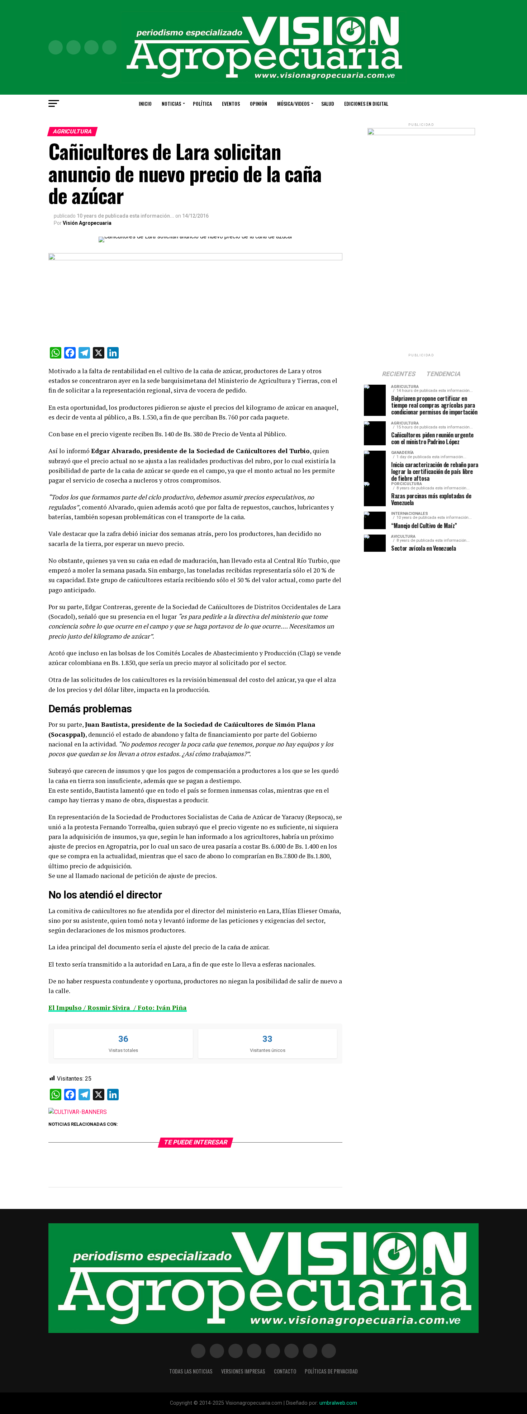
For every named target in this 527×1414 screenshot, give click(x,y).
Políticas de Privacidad (331, 1371)
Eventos (231, 103)
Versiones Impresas (243, 1371)
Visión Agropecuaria (87, 223)
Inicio (145, 103)
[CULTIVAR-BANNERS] (77, 1112)
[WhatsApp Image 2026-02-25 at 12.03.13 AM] (421, 134)
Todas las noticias (191, 1371)
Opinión (258, 103)
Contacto (285, 1371)
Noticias (171, 103)
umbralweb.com (338, 1403)
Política (202, 103)
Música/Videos (293, 103)
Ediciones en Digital (366, 103)
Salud (327, 103)
